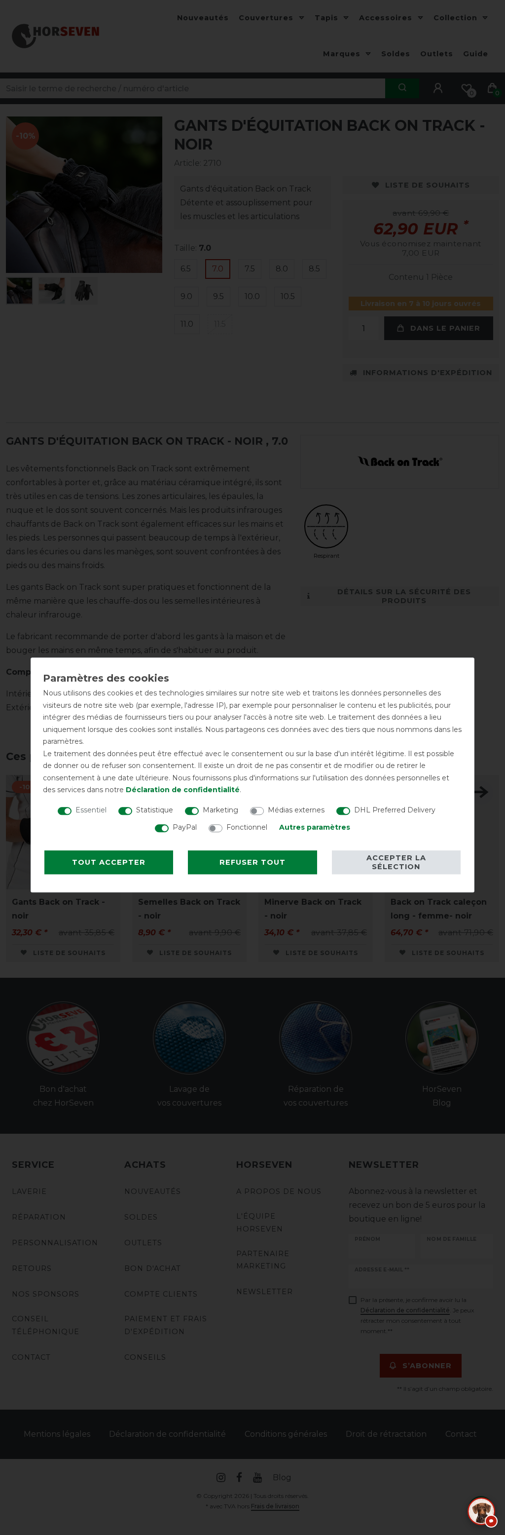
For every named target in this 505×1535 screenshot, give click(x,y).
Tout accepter (108, 862)
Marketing (220, 810)
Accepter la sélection (396, 862)
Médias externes (296, 810)
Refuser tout (252, 862)
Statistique (154, 810)
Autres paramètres (314, 827)
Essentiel (91, 810)
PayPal (185, 827)
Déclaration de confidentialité (183, 789)
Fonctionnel (246, 827)
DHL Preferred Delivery (394, 810)
